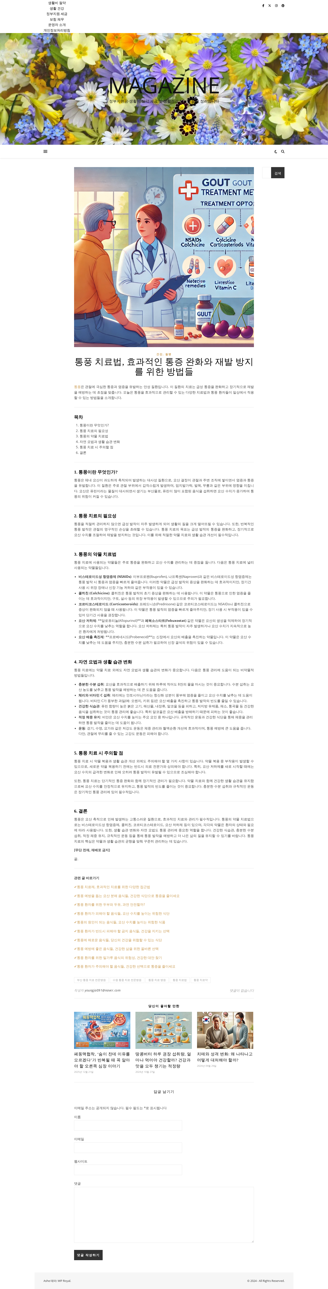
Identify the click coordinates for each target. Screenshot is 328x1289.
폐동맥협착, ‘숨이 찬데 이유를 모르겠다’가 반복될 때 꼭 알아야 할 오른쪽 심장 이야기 (102, 1060)
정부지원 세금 (56, 13)
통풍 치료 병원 (157, 980)
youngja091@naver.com (102, 990)
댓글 (77, 1183)
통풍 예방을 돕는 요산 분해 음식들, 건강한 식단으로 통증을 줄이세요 (128, 895)
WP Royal (64, 1281)
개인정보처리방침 (57, 30)
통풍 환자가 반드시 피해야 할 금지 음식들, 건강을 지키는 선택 (123, 931)
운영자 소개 (57, 24)
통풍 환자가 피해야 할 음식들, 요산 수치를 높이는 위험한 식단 (123, 913)
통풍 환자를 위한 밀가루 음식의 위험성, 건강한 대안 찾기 (119, 957)
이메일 (79, 1139)
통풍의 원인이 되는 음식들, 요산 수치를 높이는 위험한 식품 (121, 922)
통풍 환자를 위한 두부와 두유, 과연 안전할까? (111, 904)
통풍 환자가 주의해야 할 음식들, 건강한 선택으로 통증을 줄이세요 (126, 966)
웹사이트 (80, 1161)
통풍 (77, 386)
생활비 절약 (57, 2)
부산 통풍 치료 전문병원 (91, 980)
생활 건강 (57, 8)
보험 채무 (57, 19)
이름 (77, 1117)
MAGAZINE (164, 84)
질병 (168, 354)
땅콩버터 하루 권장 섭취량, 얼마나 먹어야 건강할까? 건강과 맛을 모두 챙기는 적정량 (163, 1060)
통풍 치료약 (201, 980)
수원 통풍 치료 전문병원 (127, 980)
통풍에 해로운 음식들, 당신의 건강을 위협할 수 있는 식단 (119, 940)
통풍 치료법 (180, 980)
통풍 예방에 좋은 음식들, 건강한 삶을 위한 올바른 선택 (118, 948)
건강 (159, 354)
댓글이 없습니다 (242, 990)
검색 (277, 173)
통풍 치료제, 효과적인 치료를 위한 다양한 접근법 (113, 886)
